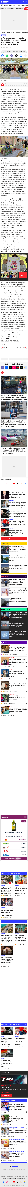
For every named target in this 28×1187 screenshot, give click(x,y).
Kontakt (9, 1176)
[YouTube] (17, 367)
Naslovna (3, 32)
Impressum (14, 1176)
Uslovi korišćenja (21, 1178)
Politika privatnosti (11, 1178)
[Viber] (2, 367)
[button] (2, 55)
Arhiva (4, 1178)
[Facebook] (6, 367)
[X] (10, 367)
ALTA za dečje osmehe (15, 359)
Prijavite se (7, 1095)
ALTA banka (5, 359)
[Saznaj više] (26, 1073)
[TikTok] (21, 367)
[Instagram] (14, 367)
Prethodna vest (8, 347)
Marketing (3, 1176)
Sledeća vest (20, 347)
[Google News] (25, 367)
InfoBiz (8, 32)
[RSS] (22, 483)
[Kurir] (4, 2)
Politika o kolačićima (22, 1176)
